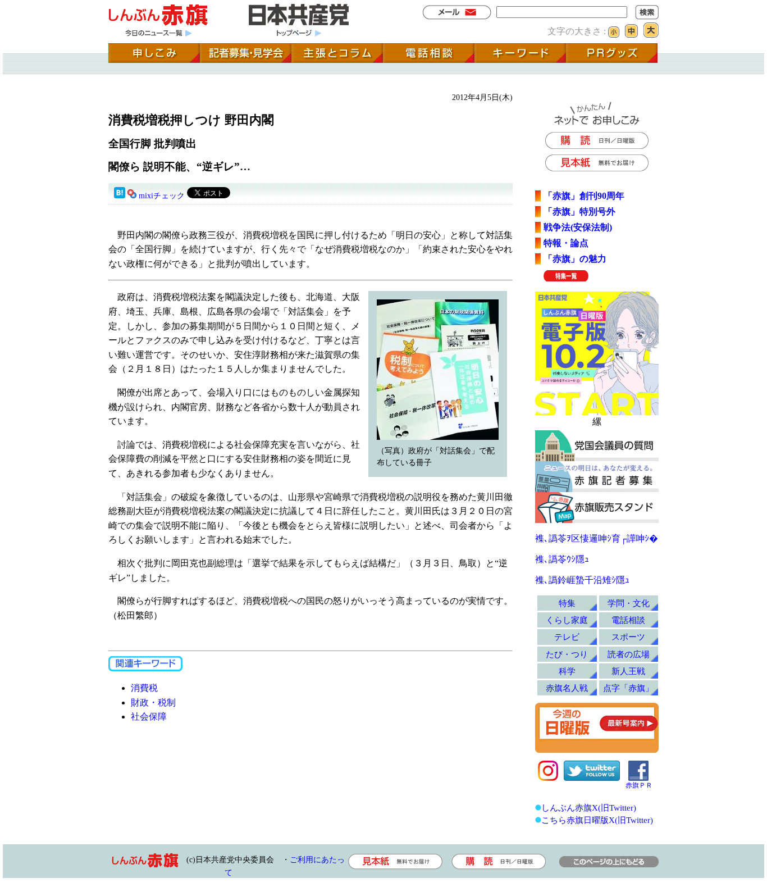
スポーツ (628, 637)
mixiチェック (162, 196)
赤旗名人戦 (567, 688)
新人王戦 (628, 671)
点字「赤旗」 (628, 688)
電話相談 (628, 620)
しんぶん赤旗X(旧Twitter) (588, 807)
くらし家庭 (567, 620)
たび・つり (567, 654)
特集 (567, 603)
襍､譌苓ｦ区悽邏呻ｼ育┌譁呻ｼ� (596, 538)
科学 (567, 671)
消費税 (144, 688)
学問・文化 (629, 603)
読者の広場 (629, 654)
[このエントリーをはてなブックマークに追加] (119, 196)
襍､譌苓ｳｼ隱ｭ (562, 559)
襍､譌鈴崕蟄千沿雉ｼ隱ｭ (582, 580)
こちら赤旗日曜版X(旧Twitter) (597, 820)
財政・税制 (153, 702)
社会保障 (149, 716)
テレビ (566, 637)
